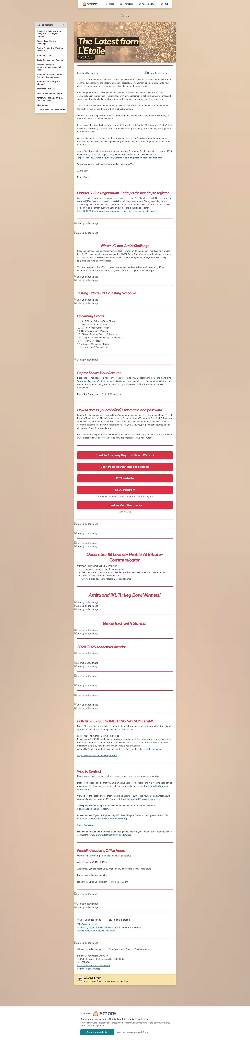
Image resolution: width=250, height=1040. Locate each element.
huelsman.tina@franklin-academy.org (95, 809)
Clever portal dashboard (150, 749)
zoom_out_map (169, 74)
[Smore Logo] (90, 4)
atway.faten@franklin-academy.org (114, 835)
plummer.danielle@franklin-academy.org (108, 818)
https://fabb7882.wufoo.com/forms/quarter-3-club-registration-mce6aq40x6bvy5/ (119, 157)
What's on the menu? (87, 924)
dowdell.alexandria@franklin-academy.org (140, 799)
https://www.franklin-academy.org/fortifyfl (97, 755)
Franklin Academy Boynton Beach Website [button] (125, 455)
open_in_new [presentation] (167, 361)
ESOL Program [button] (125, 489)
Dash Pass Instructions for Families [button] (125, 466)
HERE (109, 394)
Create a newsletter (97, 1032)
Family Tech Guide (86, 825)
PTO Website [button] (125, 478)
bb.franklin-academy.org (88, 968)
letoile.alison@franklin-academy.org (94, 965)
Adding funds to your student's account (96, 930)
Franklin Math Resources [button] (125, 505)
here (110, 437)
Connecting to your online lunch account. (96, 927)
